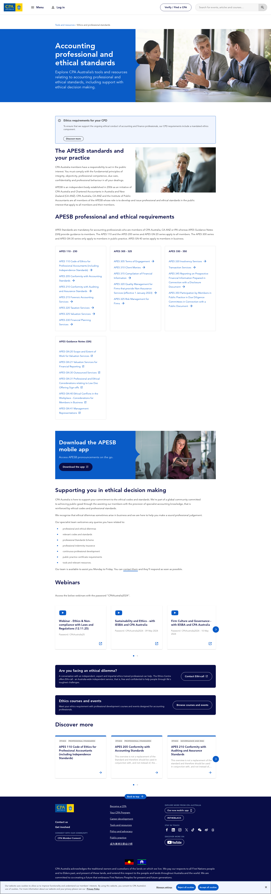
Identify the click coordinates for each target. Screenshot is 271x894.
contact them (130, 569)
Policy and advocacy (121, 831)
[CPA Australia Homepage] (13, 7)
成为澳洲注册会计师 (121, 844)
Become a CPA (118, 806)
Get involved (62, 827)
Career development (121, 819)
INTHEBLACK (174, 817)
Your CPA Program (120, 812)
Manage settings (164, 887)
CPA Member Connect (69, 838)
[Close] (266, 887)
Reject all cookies (186, 887)
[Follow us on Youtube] (174, 842)
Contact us (61, 822)
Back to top (133, 796)
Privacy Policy (93, 888)
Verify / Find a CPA (176, 7)
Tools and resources (121, 825)
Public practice (118, 837)
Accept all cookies (208, 887)
